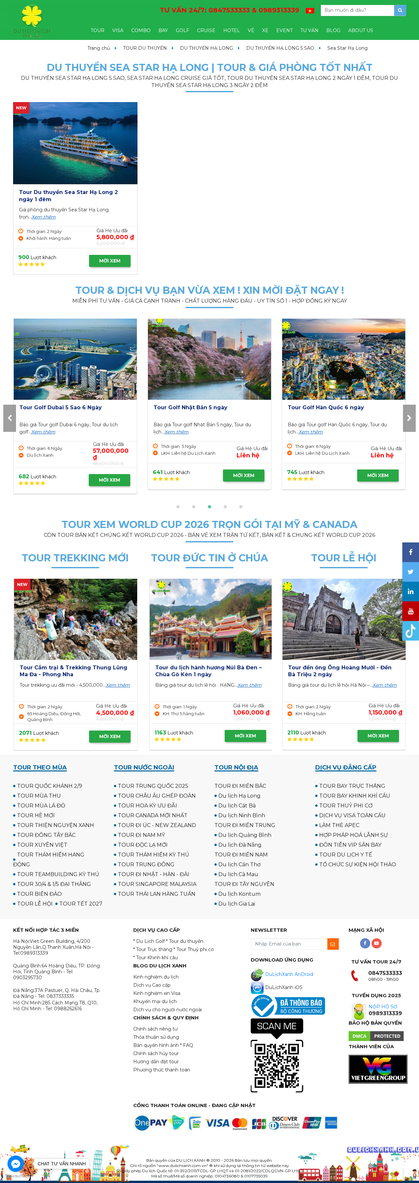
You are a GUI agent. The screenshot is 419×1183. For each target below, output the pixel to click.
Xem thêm (43, 217)
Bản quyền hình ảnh (156, 1045)
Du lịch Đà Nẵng (240, 845)
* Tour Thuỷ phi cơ (193, 949)
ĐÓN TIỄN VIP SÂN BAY (350, 845)
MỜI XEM (109, 261)
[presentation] (9, 418)
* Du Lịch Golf (149, 941)
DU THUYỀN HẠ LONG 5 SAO (280, 48)
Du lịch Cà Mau (238, 874)
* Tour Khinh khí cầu (155, 958)
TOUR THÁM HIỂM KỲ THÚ (153, 855)
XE (265, 30)
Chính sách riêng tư (155, 1029)
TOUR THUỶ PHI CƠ (346, 806)
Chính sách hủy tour (156, 1053)
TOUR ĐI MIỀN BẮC (240, 786)
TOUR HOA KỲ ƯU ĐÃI (147, 806)
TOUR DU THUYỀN (145, 48)
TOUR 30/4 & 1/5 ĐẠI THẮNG (54, 884)
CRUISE (206, 30)
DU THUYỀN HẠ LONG (206, 48)
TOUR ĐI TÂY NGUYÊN (244, 884)
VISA (117, 30)
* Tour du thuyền (184, 941)
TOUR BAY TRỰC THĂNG (352, 786)
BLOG (333, 30)
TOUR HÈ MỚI (36, 815)
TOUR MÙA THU (39, 796)
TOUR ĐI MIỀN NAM (241, 855)
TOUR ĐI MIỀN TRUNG (244, 825)
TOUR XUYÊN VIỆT (42, 845)
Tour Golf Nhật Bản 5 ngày (56, 407)
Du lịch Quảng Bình (244, 835)
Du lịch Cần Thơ (239, 864)
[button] (178, 507)
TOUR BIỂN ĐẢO (39, 894)
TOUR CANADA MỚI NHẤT (153, 815)
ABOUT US (360, 30)
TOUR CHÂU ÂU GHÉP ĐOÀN (157, 796)
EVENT (284, 30)
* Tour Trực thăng (152, 949)
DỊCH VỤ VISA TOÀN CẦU (352, 815)
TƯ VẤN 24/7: (229, 10)
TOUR (97, 30)
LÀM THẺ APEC (339, 825)
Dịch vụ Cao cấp (152, 985)
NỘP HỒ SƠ (383, 1007)
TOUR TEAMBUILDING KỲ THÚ (58, 874)
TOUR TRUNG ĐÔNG (146, 864)
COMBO (141, 30)
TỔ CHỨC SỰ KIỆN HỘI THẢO (357, 864)
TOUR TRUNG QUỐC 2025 (153, 786)
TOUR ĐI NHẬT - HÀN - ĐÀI (153, 874)
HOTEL (231, 30)
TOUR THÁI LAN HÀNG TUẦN (156, 894)
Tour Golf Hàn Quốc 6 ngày (192, 407)
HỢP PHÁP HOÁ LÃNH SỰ (353, 835)
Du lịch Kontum (239, 894)
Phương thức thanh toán (161, 1070)
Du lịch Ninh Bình (241, 815)
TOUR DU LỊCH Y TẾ (345, 855)
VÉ (251, 30)
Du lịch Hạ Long (239, 796)
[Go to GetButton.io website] (15, 1176)
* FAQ (186, 1045)
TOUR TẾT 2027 (80, 904)
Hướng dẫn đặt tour (156, 1062)
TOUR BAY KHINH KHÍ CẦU (354, 796)
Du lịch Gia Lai (236, 904)
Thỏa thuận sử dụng (156, 1037)
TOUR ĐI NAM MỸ (141, 835)
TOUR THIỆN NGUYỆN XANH (55, 825)
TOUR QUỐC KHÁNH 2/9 (49, 786)
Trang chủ (98, 48)
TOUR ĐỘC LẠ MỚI (143, 845)
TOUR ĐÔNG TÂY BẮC (46, 835)
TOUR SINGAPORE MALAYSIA (157, 884)
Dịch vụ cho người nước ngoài (167, 1010)
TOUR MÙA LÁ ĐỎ (41, 806)
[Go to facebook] (16, 1164)
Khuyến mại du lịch (155, 1001)
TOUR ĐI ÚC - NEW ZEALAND (157, 825)
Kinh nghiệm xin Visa (156, 993)
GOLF (182, 30)
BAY (163, 30)
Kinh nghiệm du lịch (156, 977)
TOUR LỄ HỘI (35, 904)
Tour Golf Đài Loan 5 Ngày (324, 407)
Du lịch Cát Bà (237, 806)
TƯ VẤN (310, 30)
